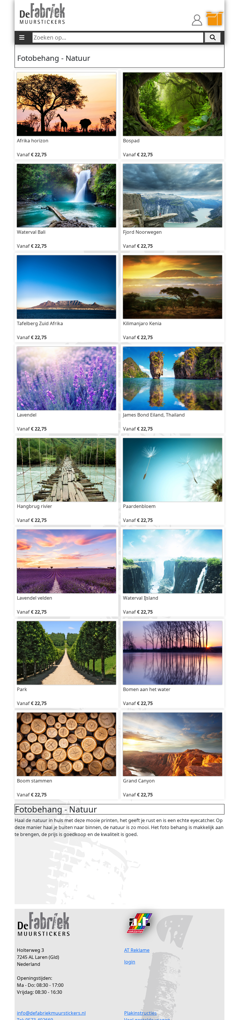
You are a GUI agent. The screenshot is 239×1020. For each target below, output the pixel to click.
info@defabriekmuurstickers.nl (51, 1013)
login (129, 962)
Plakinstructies (140, 1013)
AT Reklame (137, 950)
